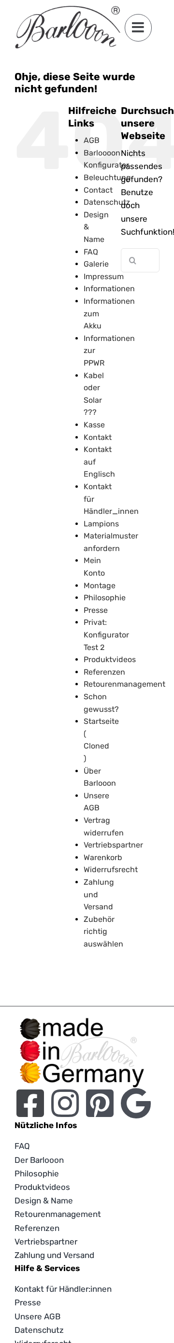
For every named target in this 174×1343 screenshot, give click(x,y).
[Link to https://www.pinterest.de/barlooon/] (100, 1103)
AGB (92, 140)
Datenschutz (107, 202)
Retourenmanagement (124, 684)
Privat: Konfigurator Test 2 (106, 634)
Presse (96, 610)
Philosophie (105, 597)
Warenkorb (103, 857)
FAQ (91, 251)
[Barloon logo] (67, 9)
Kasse (94, 424)
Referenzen (104, 672)
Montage (100, 585)
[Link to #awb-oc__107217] (138, 27)
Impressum (104, 276)
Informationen (109, 288)
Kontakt (98, 437)
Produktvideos (110, 659)
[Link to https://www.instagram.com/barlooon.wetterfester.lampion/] (65, 1103)
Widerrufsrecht (111, 869)
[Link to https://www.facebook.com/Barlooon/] (30, 1103)
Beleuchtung (107, 177)
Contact (98, 190)
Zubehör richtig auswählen (103, 931)
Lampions (101, 523)
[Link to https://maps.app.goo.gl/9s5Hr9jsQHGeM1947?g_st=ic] (136, 1103)
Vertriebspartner (113, 844)
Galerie (96, 264)
